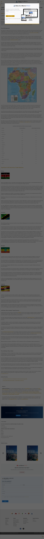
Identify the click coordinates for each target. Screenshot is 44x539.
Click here (12, 18)
